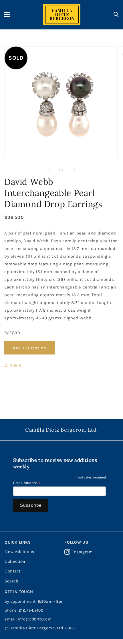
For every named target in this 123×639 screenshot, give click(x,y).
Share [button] (15, 365)
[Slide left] (49, 170)
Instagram (82, 551)
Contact (12, 571)
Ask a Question (29, 347)
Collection (15, 561)
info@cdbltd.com (34, 619)
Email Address (27, 483)
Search (11, 581)
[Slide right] (74, 170)
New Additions (19, 551)
